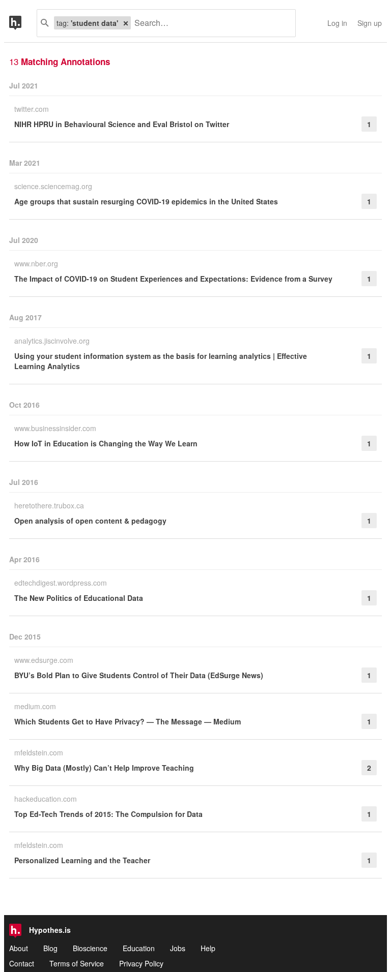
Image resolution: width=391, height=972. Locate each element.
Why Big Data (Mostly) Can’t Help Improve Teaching (104, 768)
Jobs (177, 948)
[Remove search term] (126, 22)
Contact (21, 963)
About (18, 948)
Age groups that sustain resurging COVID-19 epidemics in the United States (146, 201)
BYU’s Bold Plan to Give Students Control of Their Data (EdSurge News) (138, 675)
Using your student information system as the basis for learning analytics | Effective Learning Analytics (160, 361)
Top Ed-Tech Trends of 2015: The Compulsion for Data (108, 814)
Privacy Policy (141, 963)
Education (139, 948)
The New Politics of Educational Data (78, 598)
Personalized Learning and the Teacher (82, 860)
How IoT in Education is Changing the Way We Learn (106, 443)
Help (208, 948)
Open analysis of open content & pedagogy (90, 520)
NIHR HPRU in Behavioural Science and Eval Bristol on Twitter (121, 124)
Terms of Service (76, 963)
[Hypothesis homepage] (23, 23)
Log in (337, 22)
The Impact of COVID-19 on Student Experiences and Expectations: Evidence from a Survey (173, 279)
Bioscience (90, 948)
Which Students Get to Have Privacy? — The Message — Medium (127, 721)
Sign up (369, 22)
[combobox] (209, 23)
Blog (50, 948)
